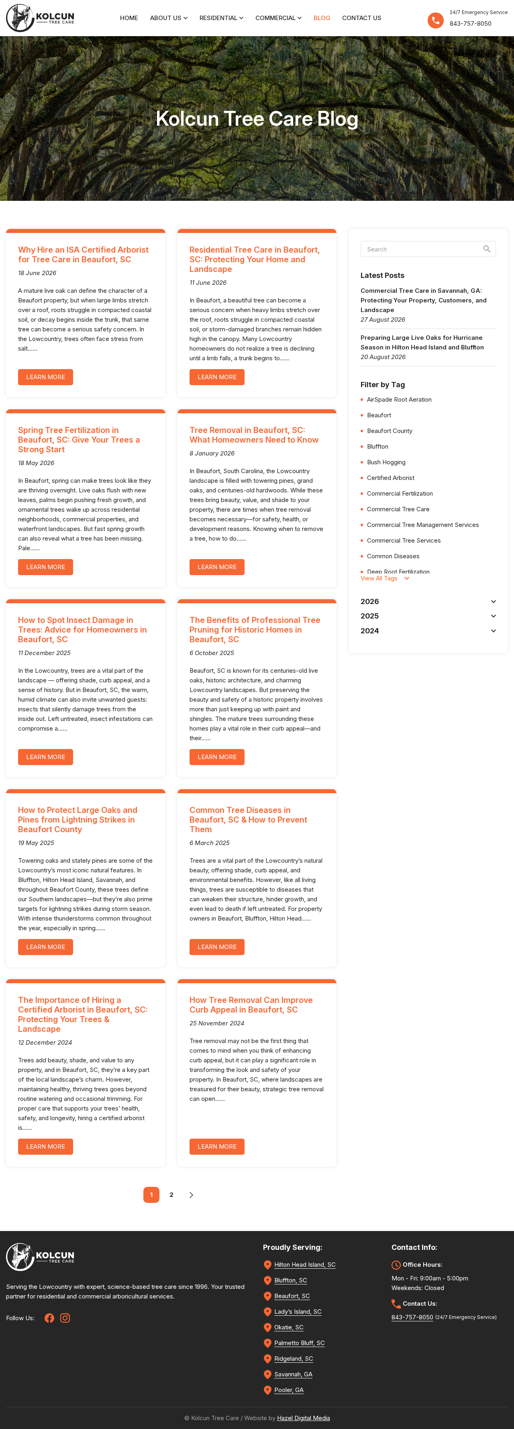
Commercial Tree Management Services (423, 525)
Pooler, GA (289, 1390)
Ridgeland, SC (293, 1358)
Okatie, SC (289, 1327)
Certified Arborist (390, 478)
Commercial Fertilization (400, 493)
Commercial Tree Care (398, 509)
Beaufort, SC (292, 1296)
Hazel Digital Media (303, 1418)
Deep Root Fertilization (398, 572)
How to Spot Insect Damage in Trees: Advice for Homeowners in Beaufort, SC (82, 629)
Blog (322, 18)
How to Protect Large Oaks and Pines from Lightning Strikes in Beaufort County (77, 819)
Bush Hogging (386, 462)
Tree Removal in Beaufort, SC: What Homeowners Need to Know (254, 435)
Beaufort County (389, 431)
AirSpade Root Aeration (399, 399)
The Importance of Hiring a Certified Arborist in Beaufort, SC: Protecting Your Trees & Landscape (83, 1014)
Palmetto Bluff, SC (299, 1343)
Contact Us (361, 18)
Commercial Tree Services (404, 540)
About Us (166, 18)
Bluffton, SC (290, 1280)
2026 (370, 601)
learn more (45, 377)
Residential (218, 18)
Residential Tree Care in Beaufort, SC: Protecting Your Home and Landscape (255, 259)
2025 (370, 616)
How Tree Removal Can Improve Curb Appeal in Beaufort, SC (251, 1005)
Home (129, 18)
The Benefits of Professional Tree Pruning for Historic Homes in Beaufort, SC (255, 629)
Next (192, 1195)
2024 (370, 631)
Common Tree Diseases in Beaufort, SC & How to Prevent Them (248, 819)
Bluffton (377, 446)
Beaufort (379, 415)
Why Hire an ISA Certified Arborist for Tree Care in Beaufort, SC (83, 254)
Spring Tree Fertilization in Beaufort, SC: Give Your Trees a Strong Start (79, 439)
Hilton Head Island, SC (305, 1264)
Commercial (275, 18)
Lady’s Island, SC (298, 1311)
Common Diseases (393, 556)
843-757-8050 (471, 23)
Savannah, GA (293, 1374)
